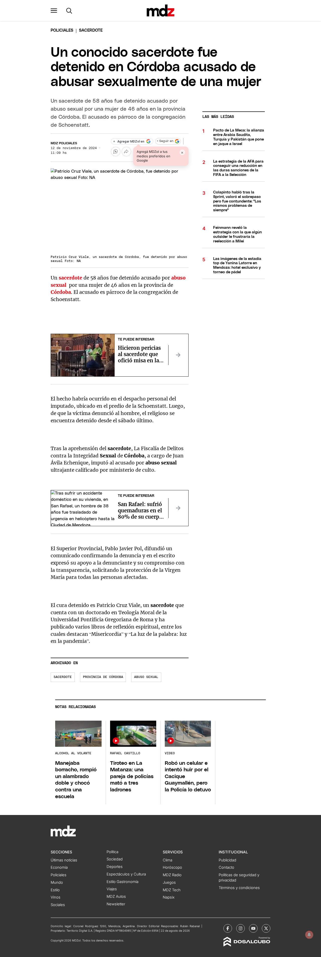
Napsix (169, 897)
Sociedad (115, 859)
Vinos (55, 897)
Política (112, 852)
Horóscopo (172, 867)
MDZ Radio (172, 875)
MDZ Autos (116, 896)
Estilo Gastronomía (122, 881)
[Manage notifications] (309, 935)
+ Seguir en (165, 141)
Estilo (55, 890)
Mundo (57, 882)
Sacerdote (63, 677)
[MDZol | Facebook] (228, 928)
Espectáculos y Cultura (126, 874)
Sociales (58, 905)
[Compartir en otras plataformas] (126, 151)
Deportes (115, 866)
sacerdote (70, 278)
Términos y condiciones (239, 887)
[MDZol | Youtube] (253, 928)
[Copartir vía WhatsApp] (115, 151)
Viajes (112, 889)
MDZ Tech (172, 890)
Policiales (62, 30)
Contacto (226, 867)
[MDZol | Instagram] (240, 928)
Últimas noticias (64, 860)
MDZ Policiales (64, 143)
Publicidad (227, 860)
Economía (59, 867)
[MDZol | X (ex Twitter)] (266, 928)
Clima (167, 860)
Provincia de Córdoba (103, 677)
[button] (54, 10)
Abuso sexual (146, 677)
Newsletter (116, 904)
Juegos (169, 882)
